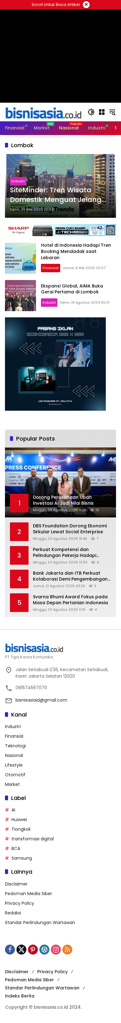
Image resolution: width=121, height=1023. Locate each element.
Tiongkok (21, 829)
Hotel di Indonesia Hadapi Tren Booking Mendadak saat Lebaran (76, 251)
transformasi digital (32, 839)
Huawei (19, 819)
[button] (91, 112)
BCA (15, 848)
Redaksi (13, 913)
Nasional (14, 755)
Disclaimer (16, 884)
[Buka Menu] (101, 112)
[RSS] (67, 950)
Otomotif (15, 775)
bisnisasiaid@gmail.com (41, 700)
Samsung (21, 858)
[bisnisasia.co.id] (43, 112)
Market (12, 784)
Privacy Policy (19, 903)
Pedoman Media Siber (28, 893)
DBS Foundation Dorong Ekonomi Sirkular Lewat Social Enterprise (70, 529)
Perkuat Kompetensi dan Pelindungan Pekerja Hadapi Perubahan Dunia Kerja (64, 553)
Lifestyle (14, 765)
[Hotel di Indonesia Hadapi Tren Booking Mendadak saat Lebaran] (20, 258)
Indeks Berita (19, 996)
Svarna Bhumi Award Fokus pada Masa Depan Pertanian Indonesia (70, 600)
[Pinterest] (33, 950)
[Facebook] (10, 950)
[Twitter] (21, 950)
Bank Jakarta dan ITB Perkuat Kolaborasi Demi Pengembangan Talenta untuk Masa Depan (70, 576)
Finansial (51, 267)
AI (13, 810)
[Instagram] (56, 950)
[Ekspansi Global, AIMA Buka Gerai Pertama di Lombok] (20, 295)
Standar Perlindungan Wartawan (40, 922)
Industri (18, 181)
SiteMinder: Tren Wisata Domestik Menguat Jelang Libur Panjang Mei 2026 (55, 195)
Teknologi (15, 746)
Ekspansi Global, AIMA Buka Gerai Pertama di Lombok (72, 289)
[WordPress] (44, 950)
